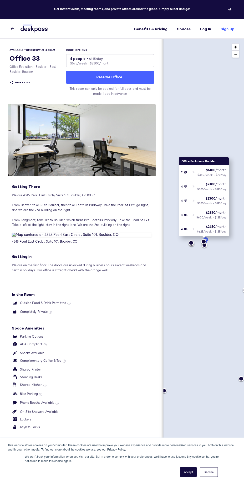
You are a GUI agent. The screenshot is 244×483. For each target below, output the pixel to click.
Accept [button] (188, 472)
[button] (204, 239)
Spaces (184, 29)
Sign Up (227, 29)
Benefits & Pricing (151, 29)
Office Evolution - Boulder (28, 66)
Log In (205, 29)
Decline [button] (209, 472)
